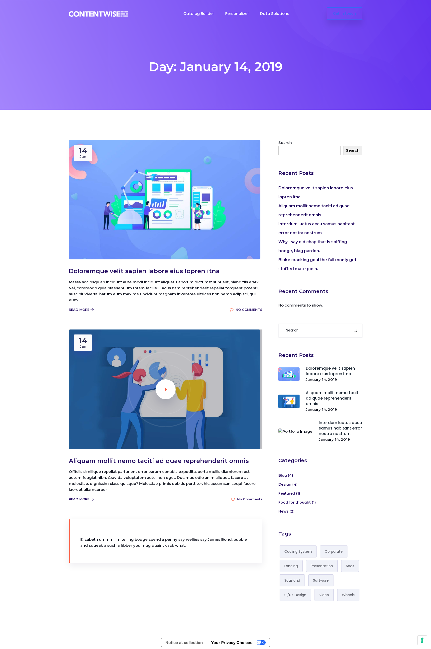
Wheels (348, 594)
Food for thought (294, 502)
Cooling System (298, 551)
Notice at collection (184, 642)
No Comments (248, 310)
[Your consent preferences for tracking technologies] (422, 640)
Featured (286, 493)
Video (324, 594)
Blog (282, 475)
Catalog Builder (198, 13)
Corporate (334, 551)
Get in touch (344, 13)
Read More (79, 310)
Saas (350, 565)
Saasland (292, 580)
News (283, 511)
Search (285, 142)
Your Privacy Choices (231, 642)
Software (321, 580)
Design (284, 484)
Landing (291, 565)
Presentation (322, 565)
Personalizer (237, 13)
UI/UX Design (295, 594)
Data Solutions (274, 13)
